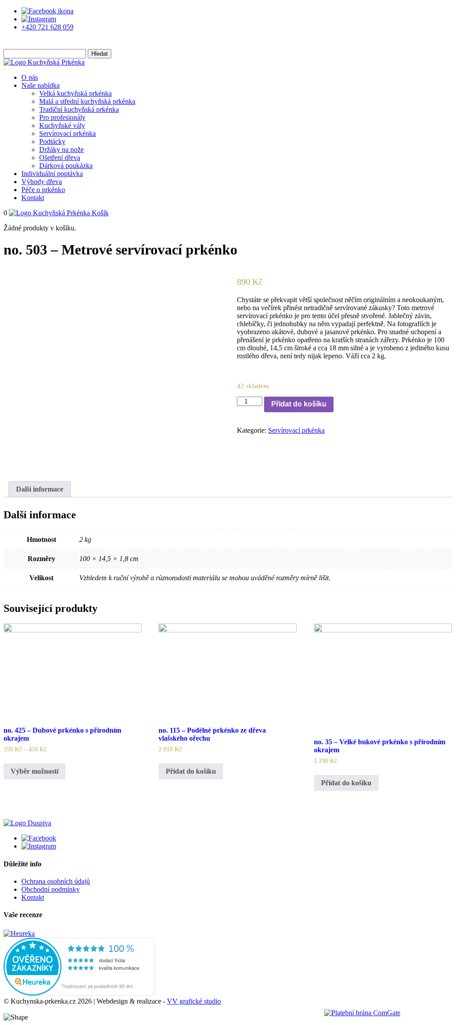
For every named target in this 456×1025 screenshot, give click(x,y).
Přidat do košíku (298, 404)
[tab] (39, 489)
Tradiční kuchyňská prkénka (79, 109)
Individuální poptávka (52, 173)
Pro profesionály (62, 117)
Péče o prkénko (43, 189)
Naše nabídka (40, 85)
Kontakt (32, 197)
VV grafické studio (194, 1001)
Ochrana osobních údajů (55, 881)
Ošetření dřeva (59, 157)
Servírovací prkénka (67, 133)
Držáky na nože (61, 149)
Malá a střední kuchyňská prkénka (87, 101)
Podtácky (52, 141)
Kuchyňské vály (62, 125)
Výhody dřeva (41, 181)
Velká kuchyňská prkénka (75, 93)
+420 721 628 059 (47, 27)
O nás (29, 77)
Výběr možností (34, 771)
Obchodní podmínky (50, 889)
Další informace (39, 489)
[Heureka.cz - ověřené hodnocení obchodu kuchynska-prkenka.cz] (79, 993)
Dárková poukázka (66, 165)
